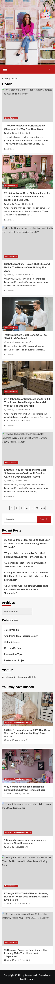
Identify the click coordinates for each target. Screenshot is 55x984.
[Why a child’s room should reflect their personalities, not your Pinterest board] (27, 766)
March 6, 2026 (20, 133)
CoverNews (45, 975)
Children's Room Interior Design (21, 635)
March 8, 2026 (20, 903)
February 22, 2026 (21, 204)
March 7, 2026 (20, 960)
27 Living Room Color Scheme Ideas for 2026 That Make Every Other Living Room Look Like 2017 (27, 196)
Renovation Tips (13, 654)
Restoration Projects (15, 660)
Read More (9, 149)
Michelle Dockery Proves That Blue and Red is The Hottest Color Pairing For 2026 (27, 267)
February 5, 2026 (21, 481)
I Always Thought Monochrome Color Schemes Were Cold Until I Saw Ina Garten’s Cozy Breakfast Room (25, 473)
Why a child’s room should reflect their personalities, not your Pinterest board (25, 555)
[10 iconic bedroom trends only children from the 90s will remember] (27, 819)
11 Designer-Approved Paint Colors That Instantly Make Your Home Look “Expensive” (26, 589)
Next (42, 508)
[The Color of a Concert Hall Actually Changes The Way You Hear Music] (27, 105)
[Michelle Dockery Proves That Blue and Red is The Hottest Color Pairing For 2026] (27, 243)
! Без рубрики (11, 629)
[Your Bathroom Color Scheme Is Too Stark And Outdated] (27, 314)
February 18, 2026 (21, 342)
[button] (5, 69)
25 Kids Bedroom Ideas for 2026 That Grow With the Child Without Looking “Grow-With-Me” (27, 543)
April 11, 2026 (20, 740)
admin (9, 133)
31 (37, 508)
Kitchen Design (12, 648)
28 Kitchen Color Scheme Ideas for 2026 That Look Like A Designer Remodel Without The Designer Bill (27, 402)
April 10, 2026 (20, 794)
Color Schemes (11, 118)
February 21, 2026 (21, 275)
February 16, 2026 (21, 410)
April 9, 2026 (19, 847)
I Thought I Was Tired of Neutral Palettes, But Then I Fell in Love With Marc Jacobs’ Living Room (26, 576)
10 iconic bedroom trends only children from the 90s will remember (25, 564)
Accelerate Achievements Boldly (19, 677)
